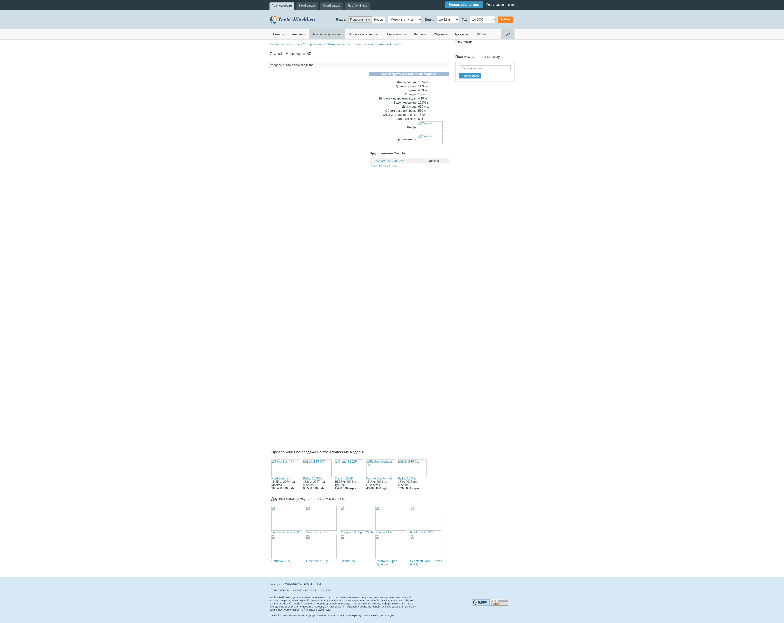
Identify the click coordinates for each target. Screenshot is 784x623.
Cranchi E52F (344, 478)
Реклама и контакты (304, 590)
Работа (482, 34)
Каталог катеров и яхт (327, 34)
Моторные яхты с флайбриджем (350, 44)
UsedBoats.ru (332, 5)
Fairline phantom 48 (379, 478)
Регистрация (495, 4)
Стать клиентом (279, 590)
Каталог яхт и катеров (285, 44)
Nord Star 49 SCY (422, 532)
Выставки (420, 34)
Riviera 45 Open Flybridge (386, 562)
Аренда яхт (462, 34)
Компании (298, 34)
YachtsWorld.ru (282, 5)
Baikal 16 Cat (407, 478)
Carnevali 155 (280, 561)
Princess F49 (384, 532)
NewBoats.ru (307, 5)
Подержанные (360, 19)
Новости (278, 34)
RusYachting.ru (358, 5)
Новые (378, 19)
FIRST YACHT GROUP (387, 160)
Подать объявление (464, 4)
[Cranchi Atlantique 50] (299, 160)
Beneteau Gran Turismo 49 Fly (426, 562)
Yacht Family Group (384, 166)
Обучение (440, 34)
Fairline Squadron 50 (285, 532)
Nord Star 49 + (281, 478)
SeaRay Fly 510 (316, 532)
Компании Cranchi (388, 44)
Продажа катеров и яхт (364, 34)
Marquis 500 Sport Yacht (357, 532)
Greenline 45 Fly (317, 561)
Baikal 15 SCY (312, 478)
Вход (511, 4)
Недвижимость (397, 34)
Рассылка (325, 590)
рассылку (492, 57)
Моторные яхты (314, 44)
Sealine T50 (348, 561)
